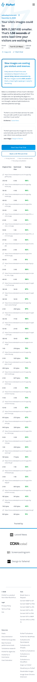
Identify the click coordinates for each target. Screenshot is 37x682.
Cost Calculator (7, 660)
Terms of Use (6, 609)
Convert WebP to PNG (27, 604)
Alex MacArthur (10, 597)
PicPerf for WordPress (27, 636)
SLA (3, 612)
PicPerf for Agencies (8, 651)
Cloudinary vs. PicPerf (27, 668)
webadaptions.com (9, 15)
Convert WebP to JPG (27, 607)
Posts (3, 633)
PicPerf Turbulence (26, 633)
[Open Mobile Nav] (33, 5)
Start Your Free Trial (18, 147)
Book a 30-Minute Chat (18, 154)
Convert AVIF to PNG (27, 613)
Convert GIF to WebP (27, 616)
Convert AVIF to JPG (26, 610)
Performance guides (8, 640)
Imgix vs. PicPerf (25, 665)
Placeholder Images (26, 671)
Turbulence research (8, 648)
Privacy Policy (6, 606)
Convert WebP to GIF (27, 601)
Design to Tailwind (17, 138)
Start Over (19, 52)
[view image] (3, 175)
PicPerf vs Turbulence (27, 651)
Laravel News (15, 120)
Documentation (7, 636)
